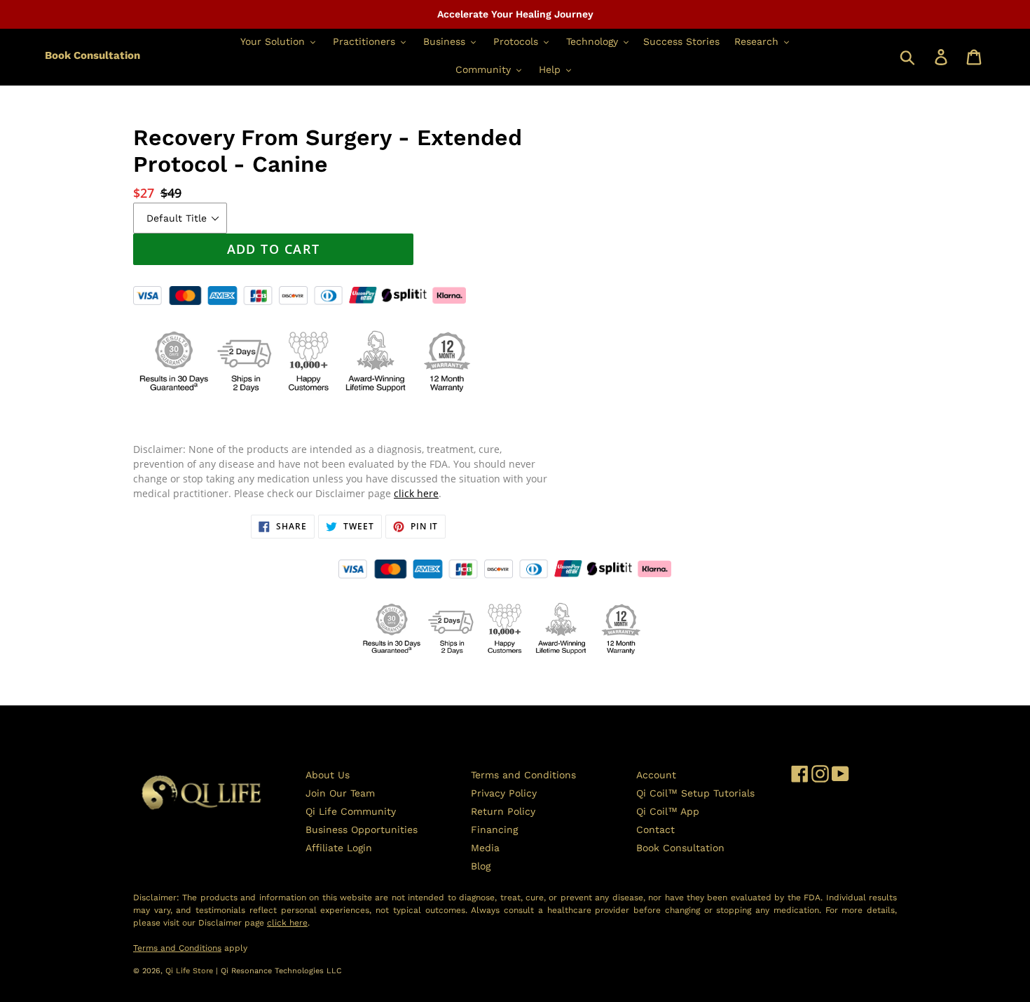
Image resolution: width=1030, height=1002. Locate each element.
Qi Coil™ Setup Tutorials (695, 793)
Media (485, 847)
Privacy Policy (504, 793)
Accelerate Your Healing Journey (515, 14)
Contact (655, 829)
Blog (480, 866)
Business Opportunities (361, 829)
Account (656, 774)
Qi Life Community (350, 811)
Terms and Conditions (523, 774)
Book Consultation (92, 55)
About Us (327, 774)
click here (416, 493)
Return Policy (503, 811)
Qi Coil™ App (667, 811)
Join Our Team (340, 793)
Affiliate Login (338, 847)
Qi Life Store (190, 970)
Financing (494, 829)
